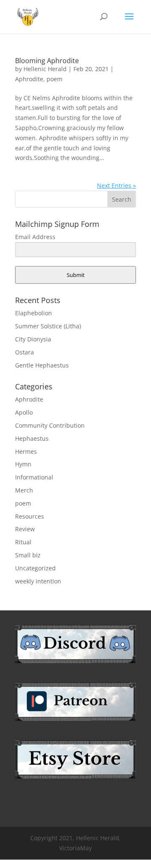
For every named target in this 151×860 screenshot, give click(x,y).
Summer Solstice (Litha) (48, 326)
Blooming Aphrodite (47, 60)
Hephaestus (32, 438)
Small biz (28, 555)
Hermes (26, 451)
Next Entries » (116, 185)
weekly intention (38, 581)
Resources (29, 516)
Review (25, 529)
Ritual (23, 542)
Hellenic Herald (45, 69)
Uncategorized (35, 568)
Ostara (24, 352)
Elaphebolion (33, 313)
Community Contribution (50, 425)
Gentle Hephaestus (42, 365)
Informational (34, 477)
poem (54, 79)
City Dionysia (33, 339)
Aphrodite (29, 79)
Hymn (23, 464)
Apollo (24, 412)
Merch (24, 490)
